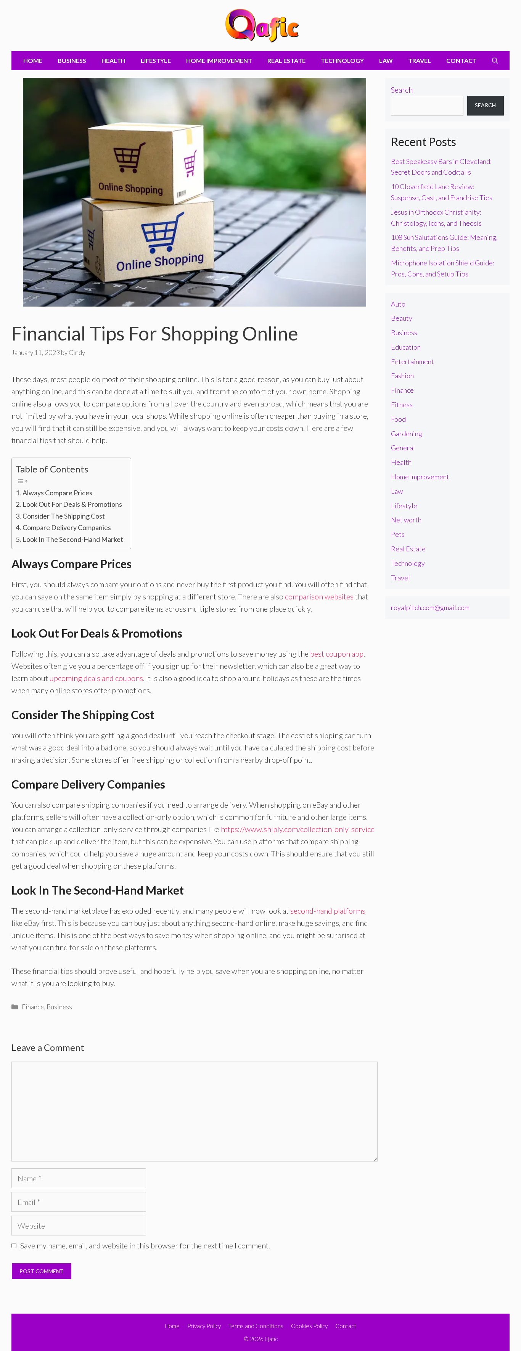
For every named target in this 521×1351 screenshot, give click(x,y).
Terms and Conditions (255, 1325)
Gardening (406, 433)
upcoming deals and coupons (96, 678)
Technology (342, 60)
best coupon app (336, 653)
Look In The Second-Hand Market (73, 539)
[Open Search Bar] (495, 60)
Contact (461, 60)
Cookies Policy (309, 1325)
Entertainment (412, 361)
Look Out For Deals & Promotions (72, 504)
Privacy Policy (204, 1325)
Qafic (271, 1338)
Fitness (402, 404)
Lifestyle (156, 60)
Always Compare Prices (57, 492)
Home (32, 60)
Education (406, 347)
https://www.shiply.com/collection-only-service (298, 829)
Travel (419, 60)
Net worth (406, 520)
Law (386, 60)
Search (402, 89)
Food (398, 419)
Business (72, 60)
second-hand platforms (327, 910)
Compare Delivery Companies (67, 527)
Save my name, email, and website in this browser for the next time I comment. (145, 1245)
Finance (33, 1007)
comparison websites (319, 596)
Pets (398, 534)
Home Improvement (219, 60)
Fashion (402, 375)
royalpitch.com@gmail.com (430, 607)
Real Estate (286, 60)
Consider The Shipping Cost (64, 516)
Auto (398, 304)
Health (113, 60)
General (403, 447)
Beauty (401, 318)
